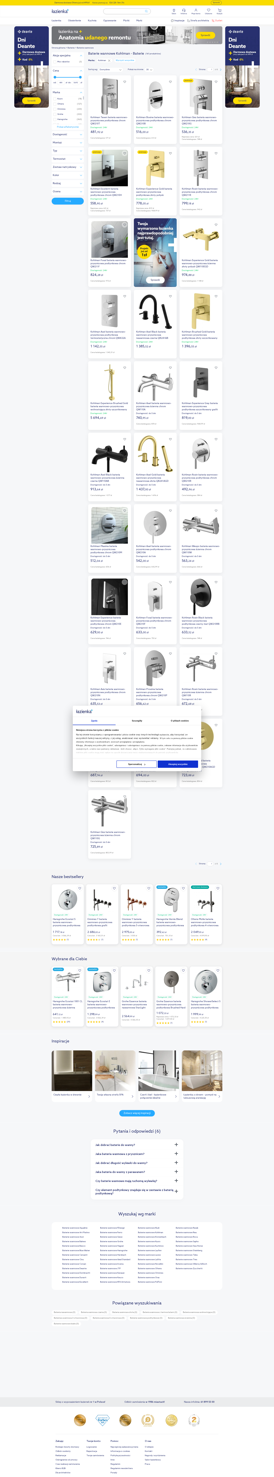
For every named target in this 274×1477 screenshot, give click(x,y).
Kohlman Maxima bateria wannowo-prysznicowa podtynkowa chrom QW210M (106, 549)
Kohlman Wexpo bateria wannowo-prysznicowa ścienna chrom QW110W (201, 549)
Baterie (71, 48)
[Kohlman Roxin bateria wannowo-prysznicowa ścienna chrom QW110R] (201, 668)
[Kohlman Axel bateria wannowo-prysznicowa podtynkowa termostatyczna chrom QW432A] (109, 311)
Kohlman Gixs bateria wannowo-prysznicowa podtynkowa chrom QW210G (199, 120)
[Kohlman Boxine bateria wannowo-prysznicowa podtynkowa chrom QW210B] (155, 96)
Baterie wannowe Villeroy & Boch (191, 1264)
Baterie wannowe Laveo (149, 1255)
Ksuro (60, 99)
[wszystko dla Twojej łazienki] (67, 9)
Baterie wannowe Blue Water (76, 1250)
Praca (147, 1464)
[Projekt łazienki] (137, 35)
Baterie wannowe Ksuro (149, 1241)
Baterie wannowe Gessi (111, 1237)
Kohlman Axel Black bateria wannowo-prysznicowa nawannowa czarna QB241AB (152, 335)
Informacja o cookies (120, 1451)
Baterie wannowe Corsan (74, 1264)
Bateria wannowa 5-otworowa (108, 1318)
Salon (174, 14)
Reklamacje (61, 1455)
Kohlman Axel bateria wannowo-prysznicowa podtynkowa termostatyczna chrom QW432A (108, 335)
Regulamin (115, 1464)
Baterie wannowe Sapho (187, 1241)
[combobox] (110, 69)
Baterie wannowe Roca (187, 1237)
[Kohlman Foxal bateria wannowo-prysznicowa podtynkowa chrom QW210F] (155, 597)
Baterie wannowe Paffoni (150, 1282)
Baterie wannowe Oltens (150, 1268)
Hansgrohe (62, 120)
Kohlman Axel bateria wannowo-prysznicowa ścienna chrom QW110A (153, 406)
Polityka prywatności (120, 1455)
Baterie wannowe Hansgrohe (113, 1250)
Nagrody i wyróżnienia (155, 1455)
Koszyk (219, 14)
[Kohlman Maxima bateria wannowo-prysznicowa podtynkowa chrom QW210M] (109, 525)
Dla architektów (63, 1473)
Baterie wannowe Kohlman (150, 1232)
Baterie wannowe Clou (73, 1259)
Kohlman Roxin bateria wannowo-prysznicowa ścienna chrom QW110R (200, 692)
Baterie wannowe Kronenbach (152, 1237)
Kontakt (148, 1451)
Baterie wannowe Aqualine (74, 1228)
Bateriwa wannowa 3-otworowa (70, 1318)
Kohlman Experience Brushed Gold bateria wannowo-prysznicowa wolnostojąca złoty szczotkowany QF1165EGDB (109, 406)
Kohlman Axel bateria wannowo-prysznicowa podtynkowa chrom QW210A (153, 549)
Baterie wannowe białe (66, 1324)
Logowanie (91, 1447)
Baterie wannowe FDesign (112, 1228)
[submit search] (145, 11)
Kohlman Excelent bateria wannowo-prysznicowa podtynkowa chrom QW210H (106, 192)
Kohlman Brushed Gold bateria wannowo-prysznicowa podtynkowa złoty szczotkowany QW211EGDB (199, 335)
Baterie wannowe (85, 48)
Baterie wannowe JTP (110, 1268)
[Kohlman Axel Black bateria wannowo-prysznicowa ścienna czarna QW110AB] (109, 454)
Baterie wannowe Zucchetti (189, 1268)
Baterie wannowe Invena (111, 1264)
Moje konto (196, 14)
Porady (114, 1473)
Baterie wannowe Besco (73, 1246)
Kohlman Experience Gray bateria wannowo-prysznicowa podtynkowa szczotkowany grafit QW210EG (200, 406)
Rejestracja (91, 1451)
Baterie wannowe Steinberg (189, 1250)
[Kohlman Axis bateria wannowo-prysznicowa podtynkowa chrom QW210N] (109, 668)
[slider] (55, 77)
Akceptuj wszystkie (178, 764)
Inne (113, 1460)
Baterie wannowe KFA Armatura (115, 1282)
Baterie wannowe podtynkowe (146, 1318)
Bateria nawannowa (64, 1312)
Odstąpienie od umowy (66, 1460)
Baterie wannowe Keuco (111, 1277)
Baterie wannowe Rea (186, 1232)
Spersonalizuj (135, 764)
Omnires (61, 109)
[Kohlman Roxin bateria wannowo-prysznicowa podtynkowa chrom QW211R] (201, 168)
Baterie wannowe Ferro (111, 1232)
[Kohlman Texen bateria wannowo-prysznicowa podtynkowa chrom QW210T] (109, 96)
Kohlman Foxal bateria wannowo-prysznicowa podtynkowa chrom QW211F (108, 263)
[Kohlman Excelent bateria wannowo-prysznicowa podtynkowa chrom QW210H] (109, 168)
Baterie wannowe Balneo (74, 1241)
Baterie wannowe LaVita (149, 1259)
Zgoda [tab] (94, 720)
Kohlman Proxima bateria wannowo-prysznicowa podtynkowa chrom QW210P (151, 692)
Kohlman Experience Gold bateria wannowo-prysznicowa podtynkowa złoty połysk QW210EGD (154, 192)
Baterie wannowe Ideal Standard (115, 1259)
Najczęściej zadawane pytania (124, 1447)
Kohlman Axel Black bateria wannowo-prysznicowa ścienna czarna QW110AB (107, 477)
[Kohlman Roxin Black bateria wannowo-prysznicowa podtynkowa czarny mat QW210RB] (201, 597)
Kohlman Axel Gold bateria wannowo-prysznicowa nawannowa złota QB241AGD (152, 477)
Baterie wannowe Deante (74, 1268)
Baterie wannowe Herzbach (113, 1255)
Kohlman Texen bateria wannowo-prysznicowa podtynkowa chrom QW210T (109, 120)
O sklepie (149, 1447)
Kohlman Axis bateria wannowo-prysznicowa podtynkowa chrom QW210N (107, 692)
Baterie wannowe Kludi (148, 1228)
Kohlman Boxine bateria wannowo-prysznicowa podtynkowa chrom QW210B (155, 120)
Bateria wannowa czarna (94, 1312)
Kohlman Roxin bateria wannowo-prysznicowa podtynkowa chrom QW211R (200, 192)
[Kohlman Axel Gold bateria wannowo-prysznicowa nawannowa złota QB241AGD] (155, 454)
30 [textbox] (147, 69)
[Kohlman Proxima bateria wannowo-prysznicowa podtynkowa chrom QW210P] (155, 668)
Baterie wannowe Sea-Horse (189, 1246)
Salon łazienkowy (153, 1460)
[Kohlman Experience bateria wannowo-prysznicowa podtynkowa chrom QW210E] (109, 597)
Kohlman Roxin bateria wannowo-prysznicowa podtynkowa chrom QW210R (200, 477)
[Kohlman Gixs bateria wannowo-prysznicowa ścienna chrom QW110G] (109, 811)
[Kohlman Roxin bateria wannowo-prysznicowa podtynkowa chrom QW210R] (201, 454)
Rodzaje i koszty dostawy (67, 1447)
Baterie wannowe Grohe (111, 1241)
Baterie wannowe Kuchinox (151, 1246)
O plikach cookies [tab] (180, 720)
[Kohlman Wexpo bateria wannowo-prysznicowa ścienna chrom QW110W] (201, 525)
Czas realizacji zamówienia (68, 1464)
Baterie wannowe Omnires (150, 1273)
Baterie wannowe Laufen (150, 1250)
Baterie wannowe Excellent (75, 1282)
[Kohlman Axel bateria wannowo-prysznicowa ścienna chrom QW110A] (155, 382)
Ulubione (208, 14)
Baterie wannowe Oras (149, 1277)
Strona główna (58, 48)
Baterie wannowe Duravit (74, 1277)
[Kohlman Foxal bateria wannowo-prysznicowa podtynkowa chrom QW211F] (109, 239)
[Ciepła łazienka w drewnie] (71, 1099)
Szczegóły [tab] (137, 720)
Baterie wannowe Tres (186, 1259)
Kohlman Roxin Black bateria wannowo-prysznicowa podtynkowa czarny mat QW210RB (200, 620)
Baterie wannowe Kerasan (112, 1273)
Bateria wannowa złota (124, 1312)
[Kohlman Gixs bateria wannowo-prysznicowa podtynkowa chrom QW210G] (201, 96)
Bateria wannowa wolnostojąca (199, 1312)
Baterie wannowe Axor (73, 1237)
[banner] (31, 67)
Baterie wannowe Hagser (112, 1246)
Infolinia (184, 14)
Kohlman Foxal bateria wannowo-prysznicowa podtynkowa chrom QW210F (154, 620)
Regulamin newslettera (122, 1468)
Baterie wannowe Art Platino (76, 1232)
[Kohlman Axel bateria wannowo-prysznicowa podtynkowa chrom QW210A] (155, 525)
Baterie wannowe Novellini (150, 1264)
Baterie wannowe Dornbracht (76, 1273)
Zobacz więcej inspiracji (137, 1113)
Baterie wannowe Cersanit (74, 1255)
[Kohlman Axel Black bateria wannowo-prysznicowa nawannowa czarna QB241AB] (155, 311)
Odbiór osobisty (63, 1451)
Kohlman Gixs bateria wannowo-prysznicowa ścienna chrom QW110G (107, 835)
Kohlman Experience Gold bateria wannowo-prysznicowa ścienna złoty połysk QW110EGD (200, 263)
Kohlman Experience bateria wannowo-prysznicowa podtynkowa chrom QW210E (105, 620)
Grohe (60, 114)
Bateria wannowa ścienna (181, 1318)
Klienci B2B (61, 1468)
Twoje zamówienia (95, 1455)
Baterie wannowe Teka (187, 1255)
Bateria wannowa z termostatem (160, 1312)
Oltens (60, 104)
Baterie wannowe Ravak (187, 1228)
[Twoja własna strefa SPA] (115, 1099)
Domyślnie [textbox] (105, 69)
